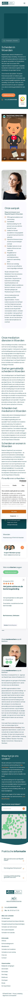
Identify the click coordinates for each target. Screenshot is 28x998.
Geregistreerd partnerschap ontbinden (13, 921)
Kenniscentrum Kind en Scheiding (11, 727)
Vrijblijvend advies (8, 95)
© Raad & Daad (7, 993)
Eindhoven (5, 977)
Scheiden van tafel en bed (9, 927)
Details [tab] (14, 485)
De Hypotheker (6, 986)
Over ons (4, 955)
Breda (3, 983)
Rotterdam (5, 971)
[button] (4, 835)
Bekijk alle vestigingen (8, 966)
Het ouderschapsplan (8, 929)
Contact (4, 958)
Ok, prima (14, 511)
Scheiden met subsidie (8, 932)
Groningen (5, 980)
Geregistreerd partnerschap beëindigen (13, 924)
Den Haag (4, 974)
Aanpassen (13, 516)
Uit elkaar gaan (6, 918)
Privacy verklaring (17, 993)
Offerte (4, 940)
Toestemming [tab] (5, 485)
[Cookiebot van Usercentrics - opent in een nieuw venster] (19, 481)
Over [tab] (23, 485)
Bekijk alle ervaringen (10, 572)
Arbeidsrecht (5, 946)
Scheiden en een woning (9, 952)
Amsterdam (5, 968)
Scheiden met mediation (9, 949)
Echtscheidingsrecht (8, 943)
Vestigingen (9, 40)
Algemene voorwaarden (9, 995)
